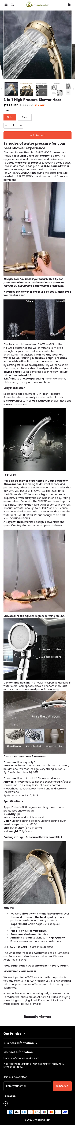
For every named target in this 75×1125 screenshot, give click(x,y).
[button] (5, 4)
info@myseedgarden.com (25, 1058)
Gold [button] (10, 117)
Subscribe (62, 1086)
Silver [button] (25, 117)
